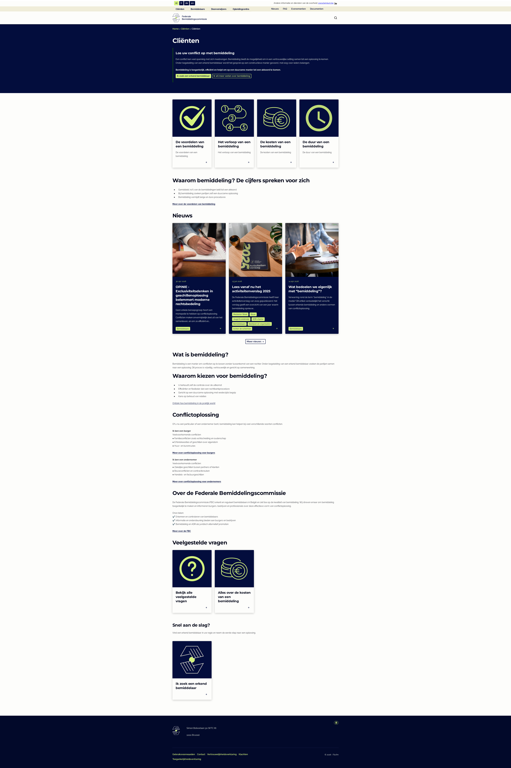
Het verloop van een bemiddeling (234, 144)
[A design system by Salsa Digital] (176, 18)
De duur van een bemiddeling (316, 144)
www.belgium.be (326, 3)
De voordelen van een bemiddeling (190, 144)
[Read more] (220, 328)
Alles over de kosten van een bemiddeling (234, 597)
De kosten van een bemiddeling (275, 144)
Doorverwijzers (218, 9)
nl (176, 3)
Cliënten (180, 9)
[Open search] (336, 18)
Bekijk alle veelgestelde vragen (186, 597)
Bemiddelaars (198, 9)
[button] (193, 76)
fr (181, 3)
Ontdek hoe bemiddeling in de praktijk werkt (193, 403)
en (192, 3)
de (186, 3)
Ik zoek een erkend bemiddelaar (191, 686)
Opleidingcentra (241, 9)
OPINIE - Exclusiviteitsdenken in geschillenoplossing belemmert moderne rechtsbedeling (194, 295)
